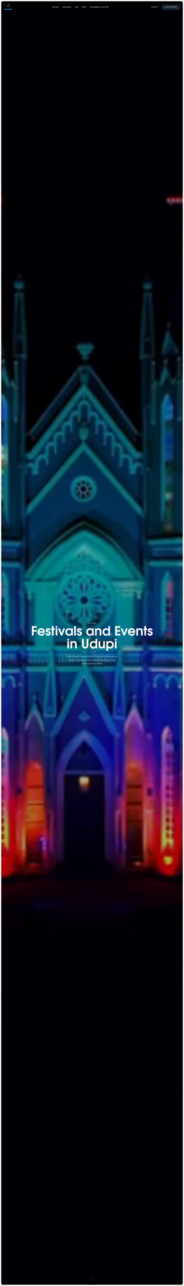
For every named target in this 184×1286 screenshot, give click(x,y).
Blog (84, 7)
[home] (8, 7)
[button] (55, 7)
